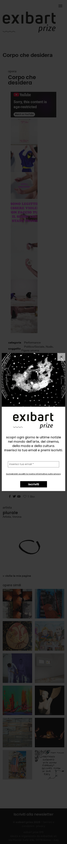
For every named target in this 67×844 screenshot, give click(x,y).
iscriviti (33, 484)
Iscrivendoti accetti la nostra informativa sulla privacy (33, 473)
